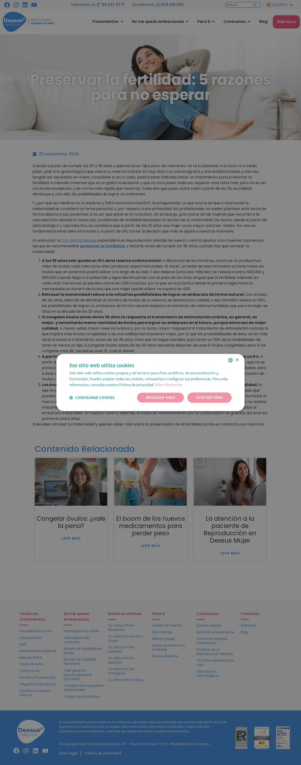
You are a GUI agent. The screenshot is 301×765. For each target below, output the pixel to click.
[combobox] (230, 360)
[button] (92, 397)
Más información (169, 384)
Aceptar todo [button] (209, 397)
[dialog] (150, 382)
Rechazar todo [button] (160, 397)
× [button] (237, 360)
